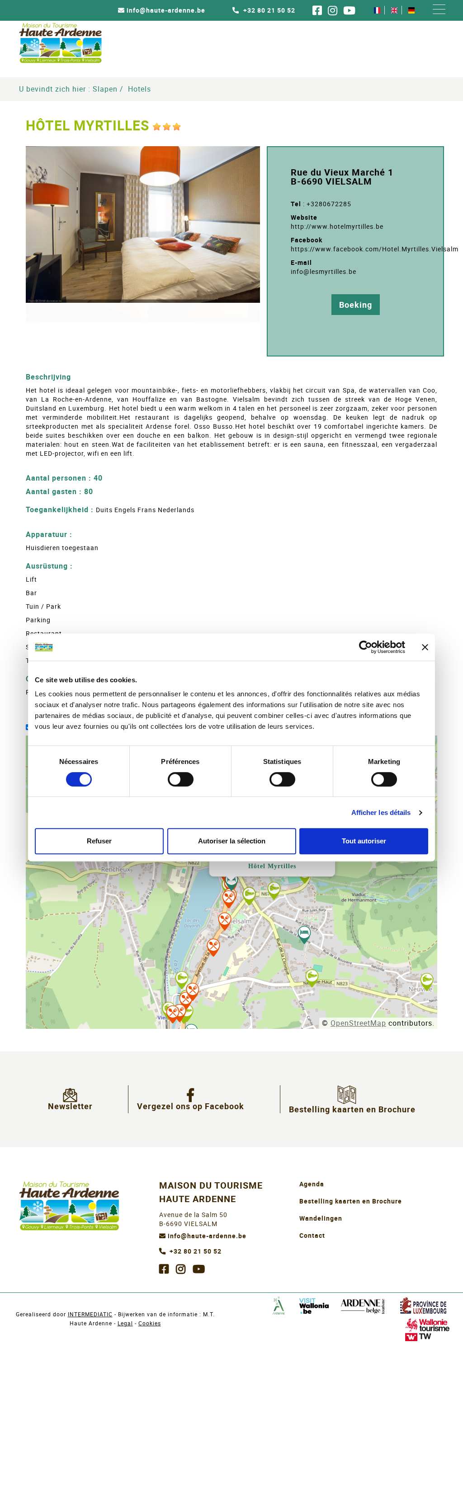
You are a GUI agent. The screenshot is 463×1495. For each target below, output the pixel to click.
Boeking (355, 304)
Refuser (99, 841)
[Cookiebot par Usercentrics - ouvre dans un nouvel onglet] (365, 647)
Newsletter (70, 1106)
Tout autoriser (364, 841)
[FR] (377, 10)
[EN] (394, 10)
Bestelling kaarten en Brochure (352, 1109)
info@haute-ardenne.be (166, 10)
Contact (312, 1235)
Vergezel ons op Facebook (190, 1106)
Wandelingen (320, 1218)
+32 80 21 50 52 (268, 10)
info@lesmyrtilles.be (323, 271)
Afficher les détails (381, 812)
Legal (125, 1323)
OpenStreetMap (358, 1023)
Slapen (105, 89)
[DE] (411, 10)
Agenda (311, 1184)
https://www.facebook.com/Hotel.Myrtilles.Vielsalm (374, 249)
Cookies (149, 1323)
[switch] (181, 779)
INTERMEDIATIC (90, 1314)
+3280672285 (329, 203)
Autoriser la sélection (231, 841)
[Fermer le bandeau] (425, 647)
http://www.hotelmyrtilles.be (337, 226)
